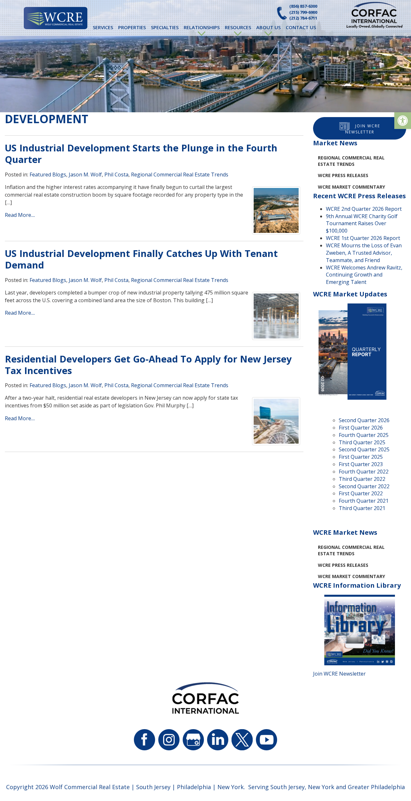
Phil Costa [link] (116, 174)
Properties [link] (132, 27)
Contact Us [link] (301, 27)
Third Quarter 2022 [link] (362, 478)
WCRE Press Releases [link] (343, 175)
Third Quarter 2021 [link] (362, 508)
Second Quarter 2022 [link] (364, 486)
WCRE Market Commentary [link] (351, 187)
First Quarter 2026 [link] (361, 427)
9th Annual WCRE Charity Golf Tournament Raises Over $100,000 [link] (362, 223)
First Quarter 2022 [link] (361, 493)
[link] (402, 120)
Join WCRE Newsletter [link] (362, 129)
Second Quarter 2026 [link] (364, 420)
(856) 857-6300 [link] (303, 6)
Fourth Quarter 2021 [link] (364, 500)
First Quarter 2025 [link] (361, 456)
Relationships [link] (202, 27)
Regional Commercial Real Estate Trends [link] (179, 174)
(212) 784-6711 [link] (303, 18)
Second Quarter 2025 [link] (364, 449)
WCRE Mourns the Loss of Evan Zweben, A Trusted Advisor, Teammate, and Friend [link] (364, 253)
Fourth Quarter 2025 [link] (364, 435)
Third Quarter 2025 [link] (362, 442)
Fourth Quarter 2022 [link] (364, 471)
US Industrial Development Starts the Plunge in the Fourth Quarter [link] (141, 153)
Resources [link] (238, 27)
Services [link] (103, 27)
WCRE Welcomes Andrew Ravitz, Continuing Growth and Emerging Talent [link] (364, 275)
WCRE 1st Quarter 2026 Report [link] (363, 238)
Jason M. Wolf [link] (85, 174)
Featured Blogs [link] (48, 174)
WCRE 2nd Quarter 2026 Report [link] (364, 208)
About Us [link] (268, 27)
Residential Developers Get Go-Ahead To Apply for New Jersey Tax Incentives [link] (148, 365)
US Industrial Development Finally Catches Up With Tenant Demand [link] (141, 259)
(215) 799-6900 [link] (303, 12)
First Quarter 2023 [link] (361, 464)
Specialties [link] (165, 27)
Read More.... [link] (20, 214)
